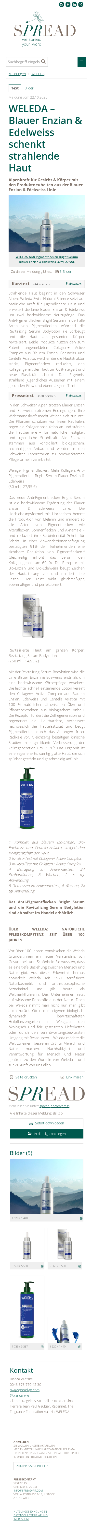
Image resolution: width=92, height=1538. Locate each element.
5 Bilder (65, 271)
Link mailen (74, 1077)
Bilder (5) (21, 1153)
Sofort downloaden (49, 1123)
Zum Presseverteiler (32, 1466)
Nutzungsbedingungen (30, 1511)
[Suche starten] (43, 61)
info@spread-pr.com (28, 1490)
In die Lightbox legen (49, 1133)
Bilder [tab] (29, 88)
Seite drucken (26, 1077)
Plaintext (72, 283)
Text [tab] (15, 88)
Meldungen (17, 73)
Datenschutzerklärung (30, 1515)
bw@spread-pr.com (24, 1390)
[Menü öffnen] (82, 62)
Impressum (21, 1519)
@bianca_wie (19, 1395)
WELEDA (37, 73)
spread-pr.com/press (54, 1106)
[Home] (46, 29)
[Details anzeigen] (81, 1218)
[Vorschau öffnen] (47, 223)
